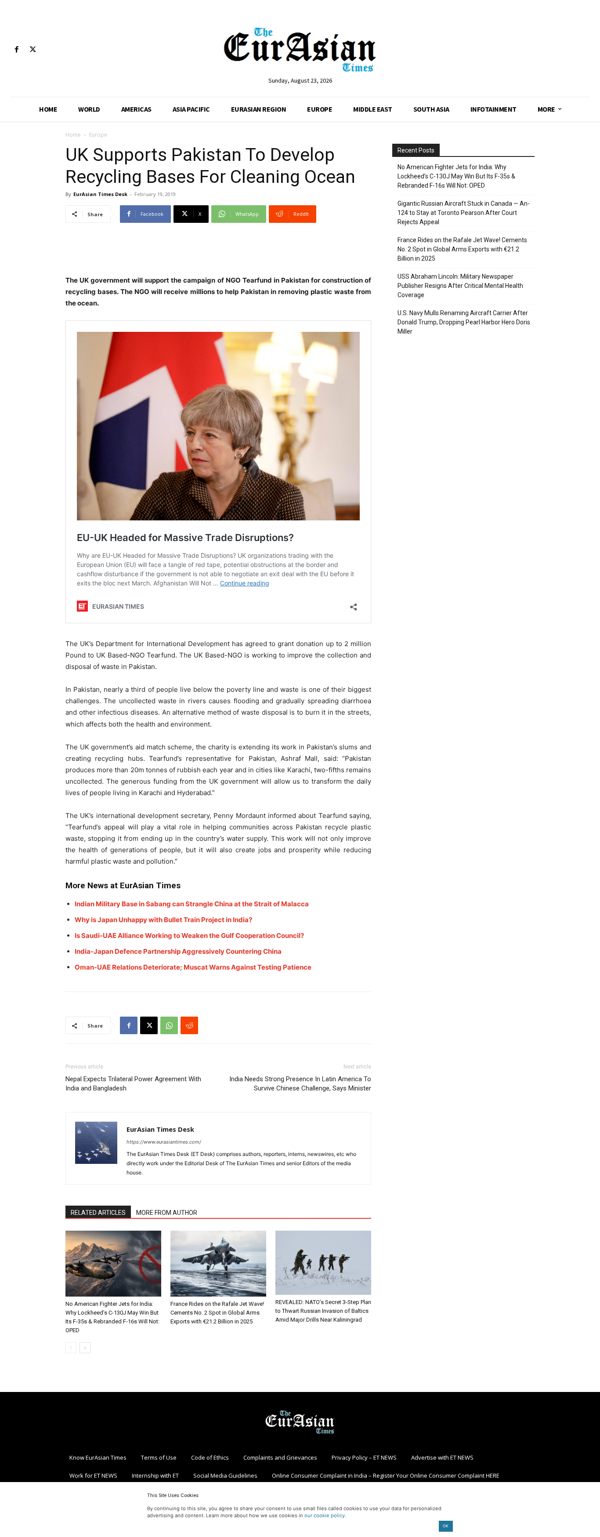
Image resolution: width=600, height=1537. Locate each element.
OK (445, 1525)
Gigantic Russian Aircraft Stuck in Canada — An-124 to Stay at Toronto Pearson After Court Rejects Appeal (464, 212)
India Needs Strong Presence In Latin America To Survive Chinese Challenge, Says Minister (300, 1083)
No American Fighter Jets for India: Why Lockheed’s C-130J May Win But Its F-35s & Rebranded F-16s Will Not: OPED (456, 176)
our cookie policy (324, 1515)
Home (73, 134)
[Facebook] (16, 50)
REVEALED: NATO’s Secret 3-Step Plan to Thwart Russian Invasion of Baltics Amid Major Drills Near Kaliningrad (323, 1311)
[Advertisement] (218, 252)
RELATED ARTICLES (98, 1212)
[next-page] (85, 1347)
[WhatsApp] (169, 1025)
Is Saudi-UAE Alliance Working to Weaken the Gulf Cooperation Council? (189, 935)
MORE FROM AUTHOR (166, 1212)
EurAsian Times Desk (100, 194)
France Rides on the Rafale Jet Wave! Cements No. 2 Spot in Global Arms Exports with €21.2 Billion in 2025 (217, 1313)
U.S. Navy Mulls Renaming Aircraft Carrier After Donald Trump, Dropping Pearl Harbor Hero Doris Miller (464, 322)
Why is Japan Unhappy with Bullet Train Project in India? (163, 920)
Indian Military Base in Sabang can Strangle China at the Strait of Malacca (192, 904)
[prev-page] (70, 1347)
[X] (33, 50)
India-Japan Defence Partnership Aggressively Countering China (178, 951)
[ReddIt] (189, 1025)
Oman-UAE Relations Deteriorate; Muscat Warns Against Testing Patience (193, 967)
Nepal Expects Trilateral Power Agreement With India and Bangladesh (133, 1083)
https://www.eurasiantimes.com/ (164, 1142)
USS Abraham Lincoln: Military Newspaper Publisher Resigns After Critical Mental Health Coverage (460, 285)
